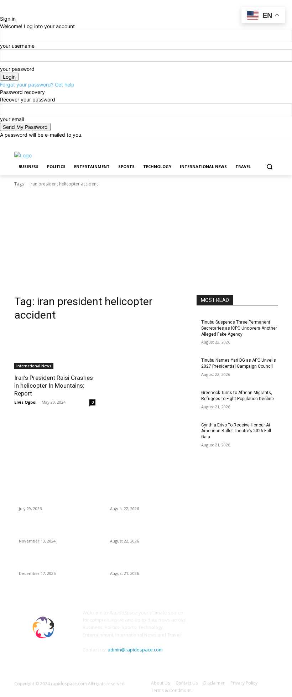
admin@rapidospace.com (135, 649)
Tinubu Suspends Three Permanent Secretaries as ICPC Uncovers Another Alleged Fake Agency (239, 328)
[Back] (2, 11)
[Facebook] (234, 144)
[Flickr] (235, 617)
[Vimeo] (264, 144)
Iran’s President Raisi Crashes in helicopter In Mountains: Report (53, 385)
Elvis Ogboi (25, 402)
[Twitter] (254, 144)
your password (17, 69)
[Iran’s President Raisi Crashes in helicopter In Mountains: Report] (54, 349)
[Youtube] (274, 144)
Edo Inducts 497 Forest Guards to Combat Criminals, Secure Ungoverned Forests (57, 494)
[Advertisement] (146, 241)
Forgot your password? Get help (37, 85)
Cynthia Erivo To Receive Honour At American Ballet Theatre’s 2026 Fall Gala (236, 431)
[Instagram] (244, 144)
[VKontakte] (267, 617)
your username (17, 46)
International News (33, 365)
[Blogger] (203, 617)
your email (12, 119)
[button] (269, 166)
